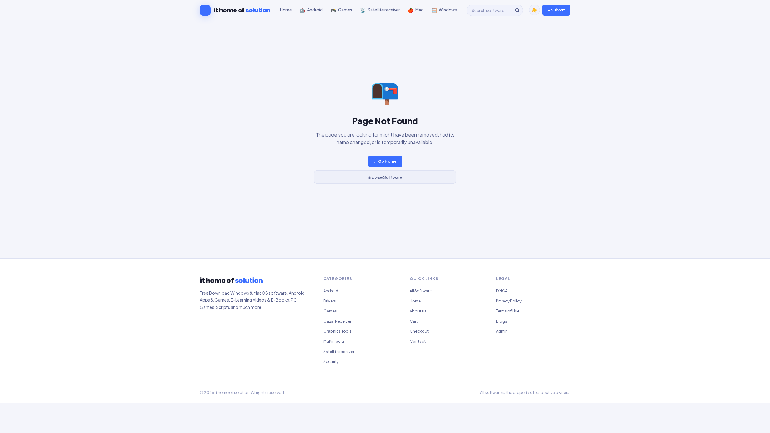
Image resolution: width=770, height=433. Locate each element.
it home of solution (232, 392)
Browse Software (385, 177)
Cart (414, 321)
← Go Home (385, 161)
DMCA (501, 290)
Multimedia (333, 341)
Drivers (329, 301)
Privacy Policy (509, 301)
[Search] (517, 10)
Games (330, 311)
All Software (421, 290)
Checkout (419, 331)
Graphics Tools (337, 331)
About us (418, 311)
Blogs (501, 321)
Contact (418, 341)
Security (331, 361)
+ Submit (556, 10)
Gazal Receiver (337, 321)
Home (415, 301)
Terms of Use (507, 311)
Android (330, 290)
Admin (502, 331)
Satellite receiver (338, 351)
